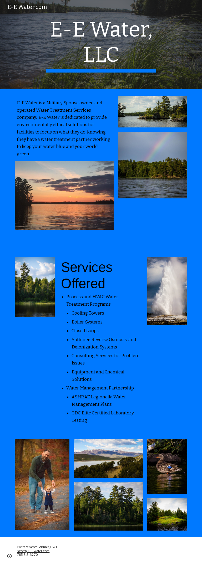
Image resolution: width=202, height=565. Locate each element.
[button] (9, 556)
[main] (101, 45)
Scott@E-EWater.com (33, 551)
